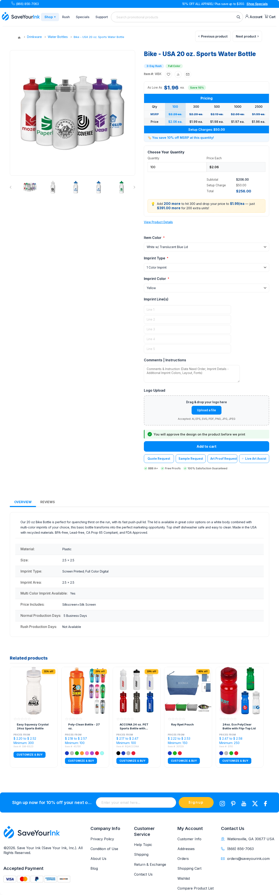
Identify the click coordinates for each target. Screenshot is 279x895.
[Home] (19, 37)
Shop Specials (257, 4)
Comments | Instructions (165, 360)
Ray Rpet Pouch (182, 724)
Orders (183, 858)
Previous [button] (11, 187)
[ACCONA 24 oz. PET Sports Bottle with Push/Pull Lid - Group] (136, 691)
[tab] (23, 502)
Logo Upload (154, 390)
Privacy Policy (102, 839)
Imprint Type (155, 258)
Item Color (153, 237)
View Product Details (158, 222)
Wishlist (183, 878)
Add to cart (206, 446)
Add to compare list (178, 74)
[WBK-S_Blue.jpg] (98, 187)
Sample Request (191, 458)
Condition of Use (104, 849)
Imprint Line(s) (156, 299)
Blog (94, 868)
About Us (98, 858)
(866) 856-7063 (27, 4)
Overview (23, 502)
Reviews (47, 502)
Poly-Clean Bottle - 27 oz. (84, 726)
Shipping (141, 854)
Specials (82, 17)
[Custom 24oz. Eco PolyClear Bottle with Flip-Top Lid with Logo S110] (239, 691)
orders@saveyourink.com (248, 858)
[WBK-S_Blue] (75, 187)
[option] (29, 187)
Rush (66, 17)
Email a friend (187, 74)
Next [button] (133, 187)
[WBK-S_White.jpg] (53, 187)
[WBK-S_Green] (121, 187)
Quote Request (159, 458)
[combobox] (177, 17)
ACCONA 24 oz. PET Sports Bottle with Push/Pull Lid (134, 726)
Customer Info (189, 839)
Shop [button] (50, 17)
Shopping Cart (189, 868)
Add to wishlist (168, 74)
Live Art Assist (255, 458)
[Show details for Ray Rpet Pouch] (188, 691)
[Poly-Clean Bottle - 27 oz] (85, 691)
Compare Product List (195, 888)
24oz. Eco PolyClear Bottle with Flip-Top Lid (239, 726)
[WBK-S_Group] (30, 187)
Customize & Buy (30, 754)
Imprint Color (155, 278)
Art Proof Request (223, 458)
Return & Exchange (150, 864)
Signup (196, 802)
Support (101, 17)
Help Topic (143, 844)
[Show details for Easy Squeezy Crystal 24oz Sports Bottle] (34, 691)
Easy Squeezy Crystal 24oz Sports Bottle (33, 726)
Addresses (186, 849)
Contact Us (143, 874)
